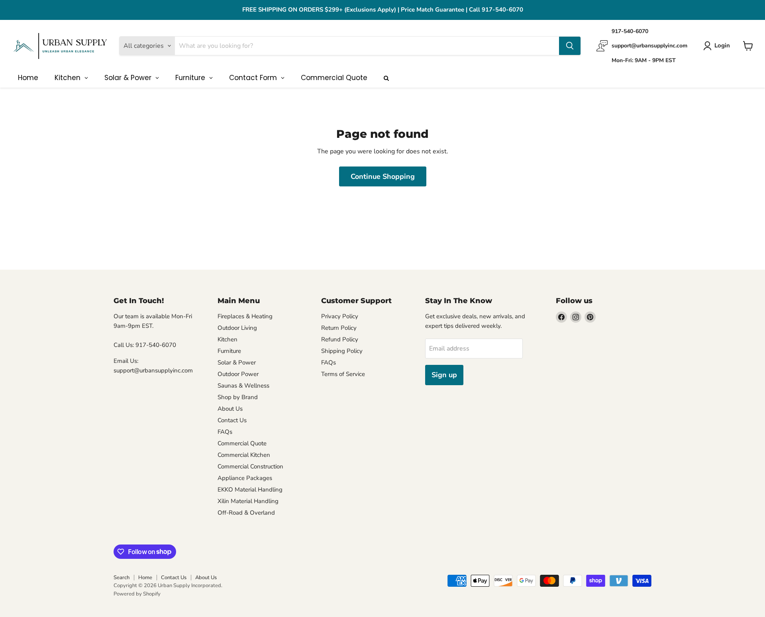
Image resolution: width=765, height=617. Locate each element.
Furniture (229, 351)
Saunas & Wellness (243, 386)
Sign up (444, 375)
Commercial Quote (242, 443)
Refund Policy (339, 339)
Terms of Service (343, 374)
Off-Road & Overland (246, 513)
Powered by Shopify (137, 593)
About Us (230, 409)
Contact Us (232, 420)
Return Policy (339, 328)
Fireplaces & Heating (245, 316)
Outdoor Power (238, 374)
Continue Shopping (383, 176)
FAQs (225, 432)
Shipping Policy (342, 351)
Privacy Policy (339, 316)
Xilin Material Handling (248, 501)
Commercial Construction (250, 466)
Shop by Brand (238, 397)
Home (145, 577)
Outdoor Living (237, 328)
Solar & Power (237, 362)
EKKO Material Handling (250, 490)
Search (121, 577)
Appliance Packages (245, 478)
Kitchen (227, 339)
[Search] (570, 46)
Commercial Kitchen (244, 455)
